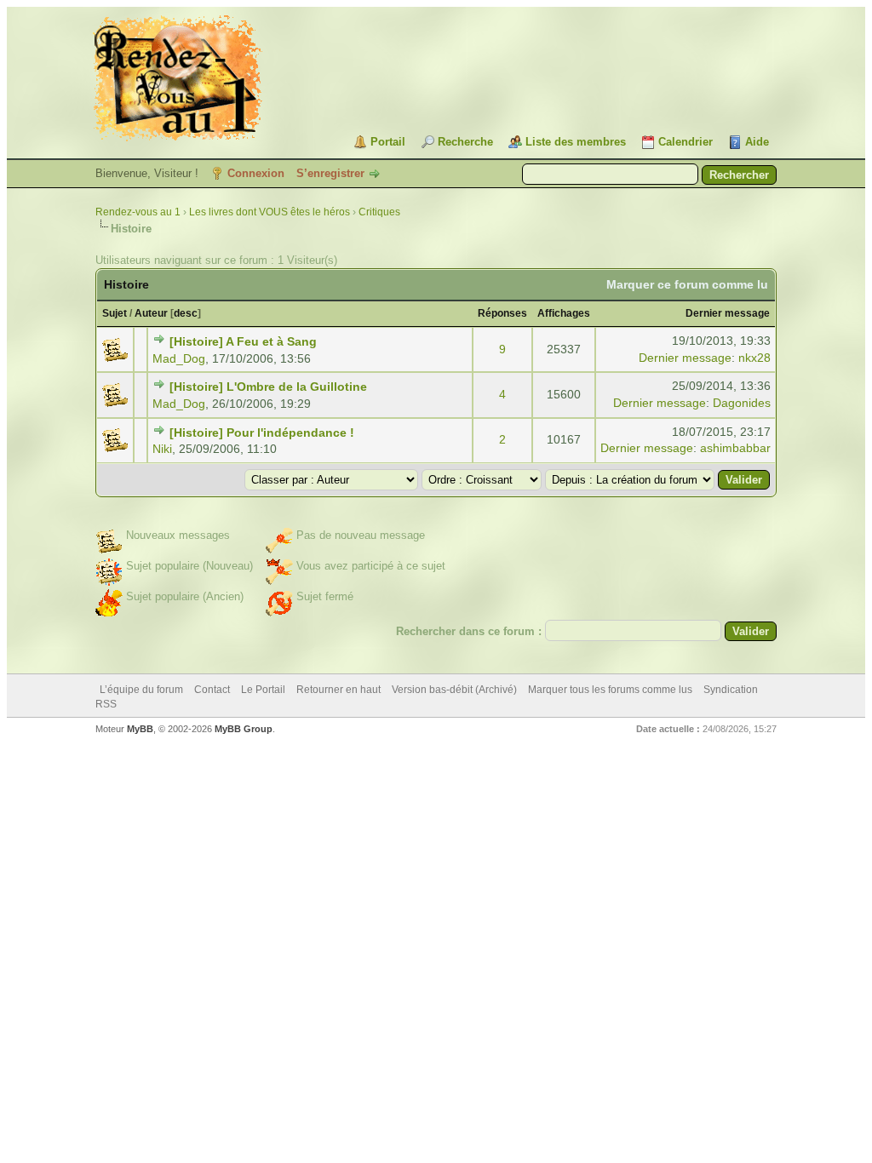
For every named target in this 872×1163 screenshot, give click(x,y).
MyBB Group (243, 729)
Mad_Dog (178, 358)
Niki (162, 448)
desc (186, 313)
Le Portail (263, 690)
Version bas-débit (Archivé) (454, 690)
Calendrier (685, 141)
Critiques (379, 212)
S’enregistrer (330, 173)
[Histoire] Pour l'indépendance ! (261, 432)
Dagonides (742, 403)
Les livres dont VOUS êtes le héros (269, 212)
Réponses (502, 313)
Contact (212, 690)
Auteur (151, 313)
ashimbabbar (735, 448)
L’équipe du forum (141, 690)
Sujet (114, 313)
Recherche (465, 141)
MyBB (140, 729)
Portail (387, 141)
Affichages (563, 313)
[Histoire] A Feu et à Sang (243, 341)
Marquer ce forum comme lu (687, 284)
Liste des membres (575, 141)
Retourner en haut (338, 690)
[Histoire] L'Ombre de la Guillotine (268, 386)
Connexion (255, 173)
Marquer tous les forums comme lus (610, 690)
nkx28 (754, 357)
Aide (757, 141)
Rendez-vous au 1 (138, 212)
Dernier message (728, 313)
